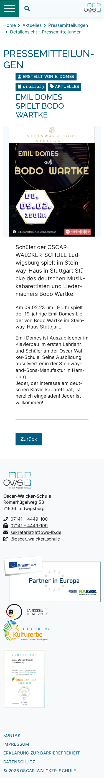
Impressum (16, 744)
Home (9, 25)
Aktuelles (32, 25)
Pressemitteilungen (68, 25)
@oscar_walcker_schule (35, 539)
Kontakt (13, 735)
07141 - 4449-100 (29, 519)
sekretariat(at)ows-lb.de (36, 532)
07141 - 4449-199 (29, 525)
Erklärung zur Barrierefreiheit (41, 753)
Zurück (29, 439)
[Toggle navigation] (9, 8)
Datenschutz (19, 761)
